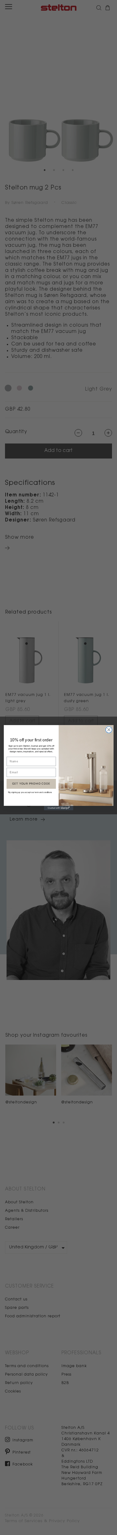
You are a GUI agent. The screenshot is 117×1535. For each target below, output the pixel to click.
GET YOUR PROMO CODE (31, 783)
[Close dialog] (108, 729)
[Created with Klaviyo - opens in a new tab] (58, 808)
